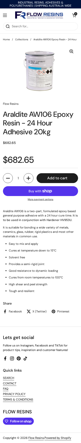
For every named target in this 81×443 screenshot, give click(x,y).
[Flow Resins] (39, 15)
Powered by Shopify (57, 438)
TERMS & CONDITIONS (18, 400)
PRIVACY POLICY (14, 394)
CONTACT (9, 383)
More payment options (40, 199)
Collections (21, 39)
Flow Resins (36, 438)
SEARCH (8, 378)
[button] (74, 15)
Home (6, 39)
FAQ (5, 389)
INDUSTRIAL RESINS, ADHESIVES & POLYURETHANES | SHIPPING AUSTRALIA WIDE (40, 4)
